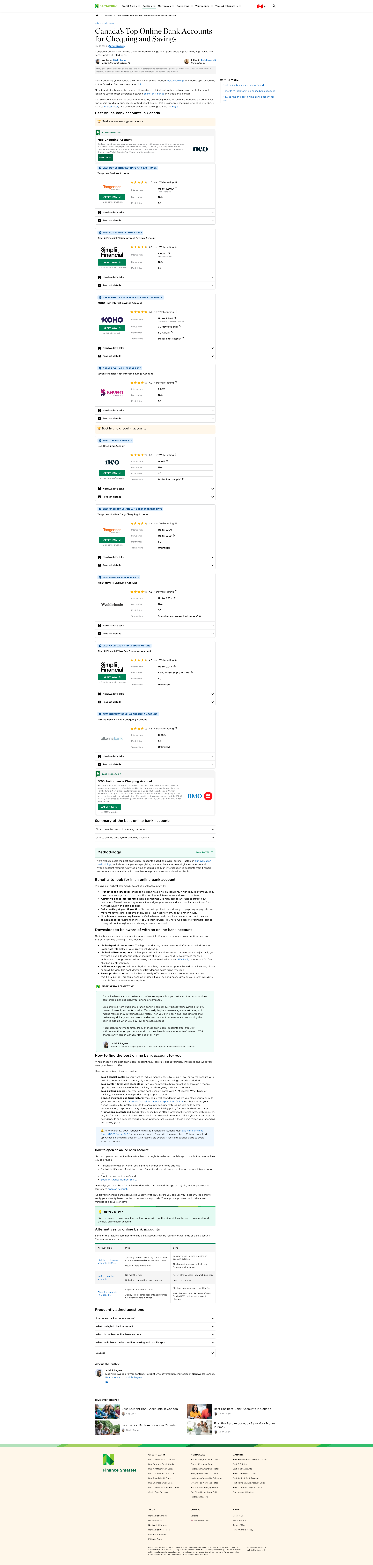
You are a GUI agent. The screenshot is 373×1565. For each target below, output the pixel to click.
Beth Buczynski (208, 60)
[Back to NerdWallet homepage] (97, 15)
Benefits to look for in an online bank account (249, 91)
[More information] (129, 63)
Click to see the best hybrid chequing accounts (122, 837)
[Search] (274, 6)
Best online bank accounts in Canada (244, 85)
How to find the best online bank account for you (248, 98)
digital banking (175, 80)
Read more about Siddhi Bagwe (123, 1377)
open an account (117, 1189)
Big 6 (175, 106)
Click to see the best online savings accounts (121, 829)
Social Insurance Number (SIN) (118, 1179)
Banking (108, 15)
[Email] (106, 1382)
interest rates (111, 106)
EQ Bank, (183, 959)
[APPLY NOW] (112, 187)
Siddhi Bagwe (119, 60)
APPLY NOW (105, 157)
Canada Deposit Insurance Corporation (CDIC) (156, 1101)
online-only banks (154, 93)
